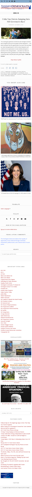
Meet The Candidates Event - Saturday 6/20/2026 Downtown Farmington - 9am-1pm (16, 359)
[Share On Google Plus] (16, 68)
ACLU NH (3, 270)
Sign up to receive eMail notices (9, 229)
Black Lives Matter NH (6, 276)
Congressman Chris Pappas (8, 279)
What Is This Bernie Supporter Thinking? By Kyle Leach (15, 457)
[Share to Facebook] (7, 68)
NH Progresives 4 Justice (7, 319)
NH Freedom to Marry (6, 301)
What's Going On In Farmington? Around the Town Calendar (16, 426)
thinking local (26, 74)
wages (2, 75)
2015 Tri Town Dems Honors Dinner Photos (12, 450)
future (8, 73)
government (14, 73)
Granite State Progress (7, 290)
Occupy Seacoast (5, 314)
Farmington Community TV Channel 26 (10, 285)
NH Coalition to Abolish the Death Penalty (11, 299)
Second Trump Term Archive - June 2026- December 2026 (16, 403)
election (3, 73)
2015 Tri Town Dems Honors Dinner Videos (12, 448)
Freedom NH (4, 288)
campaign (7, 71)
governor (21, 73)
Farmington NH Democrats (12, 487)
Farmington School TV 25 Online (9, 286)
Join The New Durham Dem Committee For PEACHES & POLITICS (17, 382)
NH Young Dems (5, 312)
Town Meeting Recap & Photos (9, 459)
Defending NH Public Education (9, 281)
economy (13, 71)
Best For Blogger (26, 487)
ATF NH (3, 274)
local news (4, 74)
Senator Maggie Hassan (7, 324)
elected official (21, 71)
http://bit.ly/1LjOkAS (16, 60)
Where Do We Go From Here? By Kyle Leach (12, 455)
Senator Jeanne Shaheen (7, 326)
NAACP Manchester (6, 295)
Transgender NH (5, 332)
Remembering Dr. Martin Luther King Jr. (11, 466)
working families (10, 75)
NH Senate (3, 310)
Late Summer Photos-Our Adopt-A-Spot (11, 468)
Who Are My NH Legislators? (8, 428)
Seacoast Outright (5, 321)
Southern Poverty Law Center (8, 328)
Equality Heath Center (6, 283)
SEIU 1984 (3, 323)
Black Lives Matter (5, 277)
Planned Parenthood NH (7, 317)
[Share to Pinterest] (13, 68)
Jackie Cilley (3, 294)
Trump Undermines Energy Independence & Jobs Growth (15, 433)
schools (19, 74)
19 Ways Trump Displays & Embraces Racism (12, 432)
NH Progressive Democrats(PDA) (9, 308)
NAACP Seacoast (5, 297)
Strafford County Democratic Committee (11, 330)
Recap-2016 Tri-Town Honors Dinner (10, 443)
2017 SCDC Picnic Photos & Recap (9, 430)
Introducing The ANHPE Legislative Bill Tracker (13, 464)
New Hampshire (12, 74)
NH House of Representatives (8, 305)
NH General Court (5, 303)
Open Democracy (5, 315)
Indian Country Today (6, 292)
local (26, 73)
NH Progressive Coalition (7, 306)
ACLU (2, 272)
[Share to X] (10, 68)
